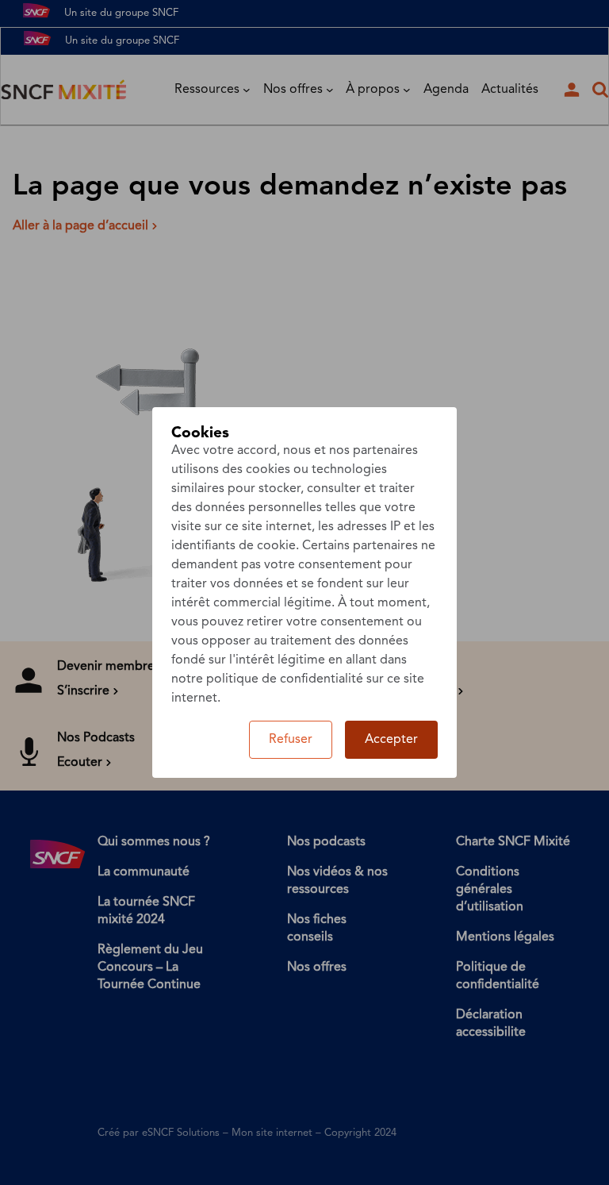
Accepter (391, 739)
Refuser (290, 739)
